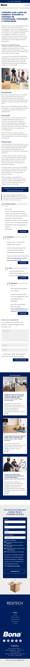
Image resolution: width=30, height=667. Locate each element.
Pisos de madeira (8, 400)
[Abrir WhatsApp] (26, 663)
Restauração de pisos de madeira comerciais (14, 543)
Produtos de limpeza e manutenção (14, 552)
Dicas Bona (7, 440)
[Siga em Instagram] (16, 641)
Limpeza (20, 439)
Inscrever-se (15, 571)
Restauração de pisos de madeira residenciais (14, 546)
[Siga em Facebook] (4, 641)
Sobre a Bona (21, 479)
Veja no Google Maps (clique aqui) (15, 654)
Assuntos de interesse (10, 540)
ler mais (6, 413)
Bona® (19, 660)
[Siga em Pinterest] (12, 641)
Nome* (6, 519)
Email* (6, 524)
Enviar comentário (20, 360)
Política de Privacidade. (14, 566)
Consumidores (15, 619)
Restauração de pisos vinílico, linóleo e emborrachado (15, 549)
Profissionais (15, 621)
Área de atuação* (8, 535)
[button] (25, 5)
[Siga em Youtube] (8, 641)
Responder (23, 231)
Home (15, 615)
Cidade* (6, 529)
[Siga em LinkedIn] (20, 641)
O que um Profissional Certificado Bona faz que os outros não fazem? (14, 475)
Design (20, 399)
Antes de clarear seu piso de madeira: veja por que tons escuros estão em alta (14, 396)
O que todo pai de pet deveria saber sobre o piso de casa (14, 436)
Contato (15, 623)
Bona (7, 399)
